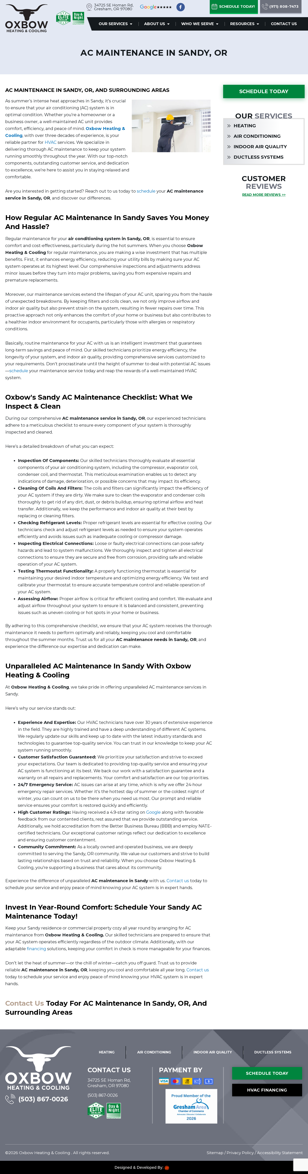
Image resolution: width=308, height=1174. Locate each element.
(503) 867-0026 (43, 1099)
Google (153, 812)
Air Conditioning (257, 136)
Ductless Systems (258, 157)
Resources (242, 24)
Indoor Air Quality (260, 146)
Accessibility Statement (280, 1152)
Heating (245, 126)
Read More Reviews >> (264, 195)
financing (36, 948)
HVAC (51, 142)
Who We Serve (197, 24)
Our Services (113, 24)
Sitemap (215, 1152)
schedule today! (237, 6)
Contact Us (284, 24)
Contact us (178, 880)
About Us (154, 24)
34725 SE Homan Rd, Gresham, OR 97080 (113, 7)
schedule (146, 191)
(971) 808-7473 (283, 6)
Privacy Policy (240, 1152)
